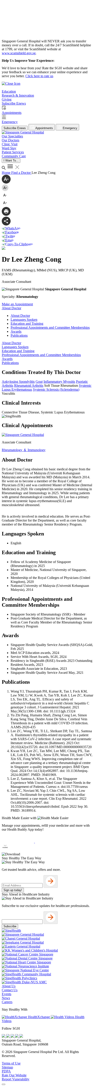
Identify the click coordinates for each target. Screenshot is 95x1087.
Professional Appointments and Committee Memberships (50, 327)
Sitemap (7, 1067)
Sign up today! (13, 890)
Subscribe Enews (15, 128)
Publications (19, 335)
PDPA (6, 1071)
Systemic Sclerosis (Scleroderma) (56, 389)
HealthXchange (39, 1017)
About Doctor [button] (11, 308)
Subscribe (10, 926)
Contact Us (9, 990)
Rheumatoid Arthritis (28, 385)
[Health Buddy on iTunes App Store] (18, 841)
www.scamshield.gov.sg (19, 53)
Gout (39, 381)
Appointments (44, 128)
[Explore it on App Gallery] (18, 850)
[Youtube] (8, 1036)
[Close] (3, 1084)
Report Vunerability (15, 1079)
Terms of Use (11, 1063)
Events (6, 994)
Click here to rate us (39, 76)
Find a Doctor (21, 173)
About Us (8, 986)
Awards (16, 331)
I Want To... (11, 160)
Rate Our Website (14, 1075)
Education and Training (27, 323)
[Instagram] (13, 1036)
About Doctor (20, 315)
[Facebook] (4, 1036)
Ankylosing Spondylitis (18, 381)
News (6, 998)
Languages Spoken (24, 319)
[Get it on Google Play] (51, 841)
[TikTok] (17, 1036)
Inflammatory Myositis (59, 381)
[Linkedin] (21, 1036)
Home (6, 173)
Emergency (69, 128)
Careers (7, 1002)
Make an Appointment (17, 304)
